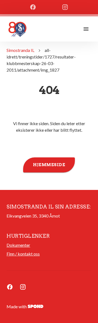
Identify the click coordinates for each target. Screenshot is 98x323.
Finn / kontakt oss (23, 253)
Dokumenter (18, 245)
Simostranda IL (20, 50)
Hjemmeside (49, 164)
